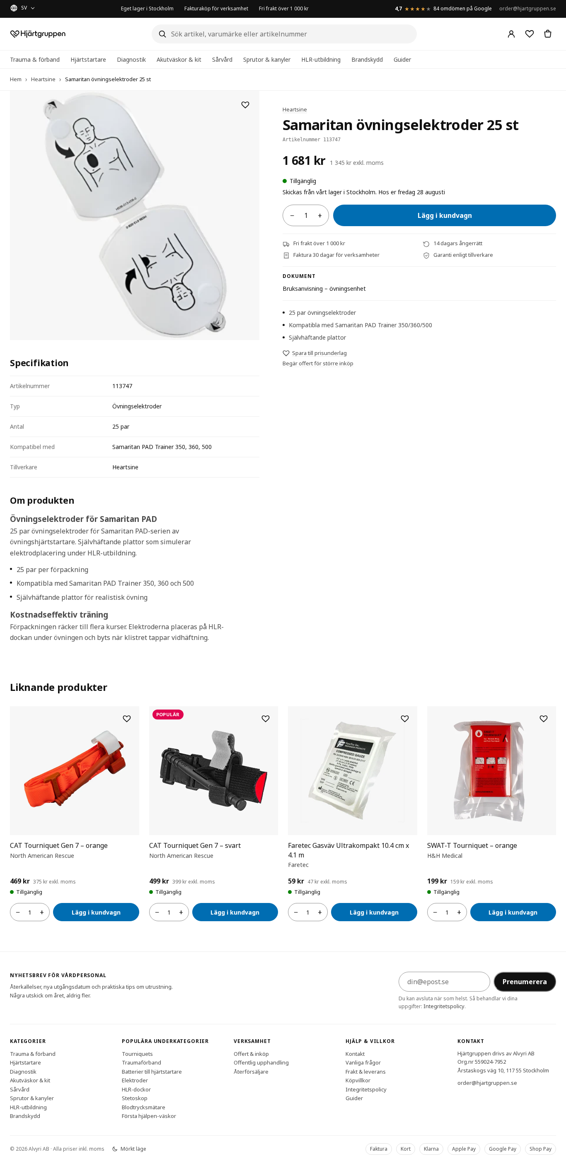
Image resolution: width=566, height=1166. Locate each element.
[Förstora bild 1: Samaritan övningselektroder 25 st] (134, 215)
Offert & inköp (251, 1053)
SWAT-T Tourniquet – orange (472, 845)
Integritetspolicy (443, 1006)
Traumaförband (141, 1062)
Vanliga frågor (363, 1062)
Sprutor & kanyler (266, 59)
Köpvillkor (358, 1080)
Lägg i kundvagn (445, 215)
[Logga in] (511, 34)
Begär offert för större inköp (318, 363)
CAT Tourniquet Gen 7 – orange (59, 845)
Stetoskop (135, 1098)
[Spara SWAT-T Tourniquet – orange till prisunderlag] (544, 719)
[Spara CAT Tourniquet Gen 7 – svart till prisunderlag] (265, 719)
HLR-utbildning (321, 59)
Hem (16, 79)
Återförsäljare (251, 1071)
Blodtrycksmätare (143, 1106)
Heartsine (43, 79)
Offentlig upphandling (261, 1062)
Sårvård (222, 59)
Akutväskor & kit (179, 59)
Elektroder (135, 1080)
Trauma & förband (35, 59)
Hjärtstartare (88, 59)
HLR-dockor (136, 1089)
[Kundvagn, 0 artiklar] (547, 34)
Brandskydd (367, 59)
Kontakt (355, 1053)
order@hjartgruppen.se (527, 8)
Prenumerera (525, 981)
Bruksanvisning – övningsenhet (324, 289)
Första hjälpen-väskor (149, 1116)
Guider (402, 59)
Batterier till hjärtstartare (152, 1071)
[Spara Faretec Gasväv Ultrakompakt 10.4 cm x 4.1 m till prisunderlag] (405, 719)
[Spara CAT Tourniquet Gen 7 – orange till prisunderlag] (127, 719)
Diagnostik (131, 59)
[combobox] (284, 33)
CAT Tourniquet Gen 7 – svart (195, 845)
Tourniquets (137, 1053)
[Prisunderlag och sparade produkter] (529, 34)
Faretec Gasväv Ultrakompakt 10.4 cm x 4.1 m (348, 850)
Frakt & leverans (366, 1071)
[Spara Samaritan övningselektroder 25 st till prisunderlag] (245, 105)
